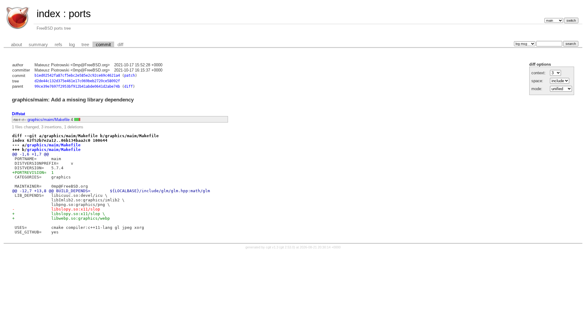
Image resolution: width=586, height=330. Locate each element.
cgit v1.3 (272, 247)
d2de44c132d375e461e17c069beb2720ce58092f (77, 81)
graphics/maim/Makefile (48, 119)
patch (129, 75)
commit (103, 44)
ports (80, 13)
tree (85, 44)
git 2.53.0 (287, 247)
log (72, 44)
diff (120, 44)
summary (38, 44)
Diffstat (18, 114)
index (48, 13)
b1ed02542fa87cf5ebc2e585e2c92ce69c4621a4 (77, 75)
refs (58, 44)
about (16, 44)
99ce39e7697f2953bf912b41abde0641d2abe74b (77, 86)
